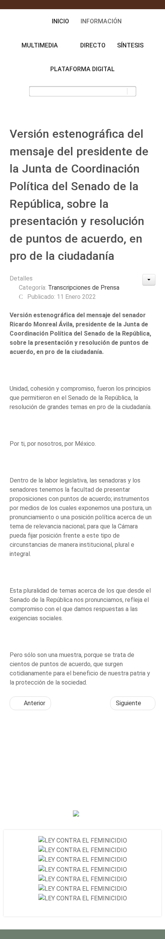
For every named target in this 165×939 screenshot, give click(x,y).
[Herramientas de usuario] (148, 279)
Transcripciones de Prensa (83, 287)
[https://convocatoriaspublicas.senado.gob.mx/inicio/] (82, 840)
